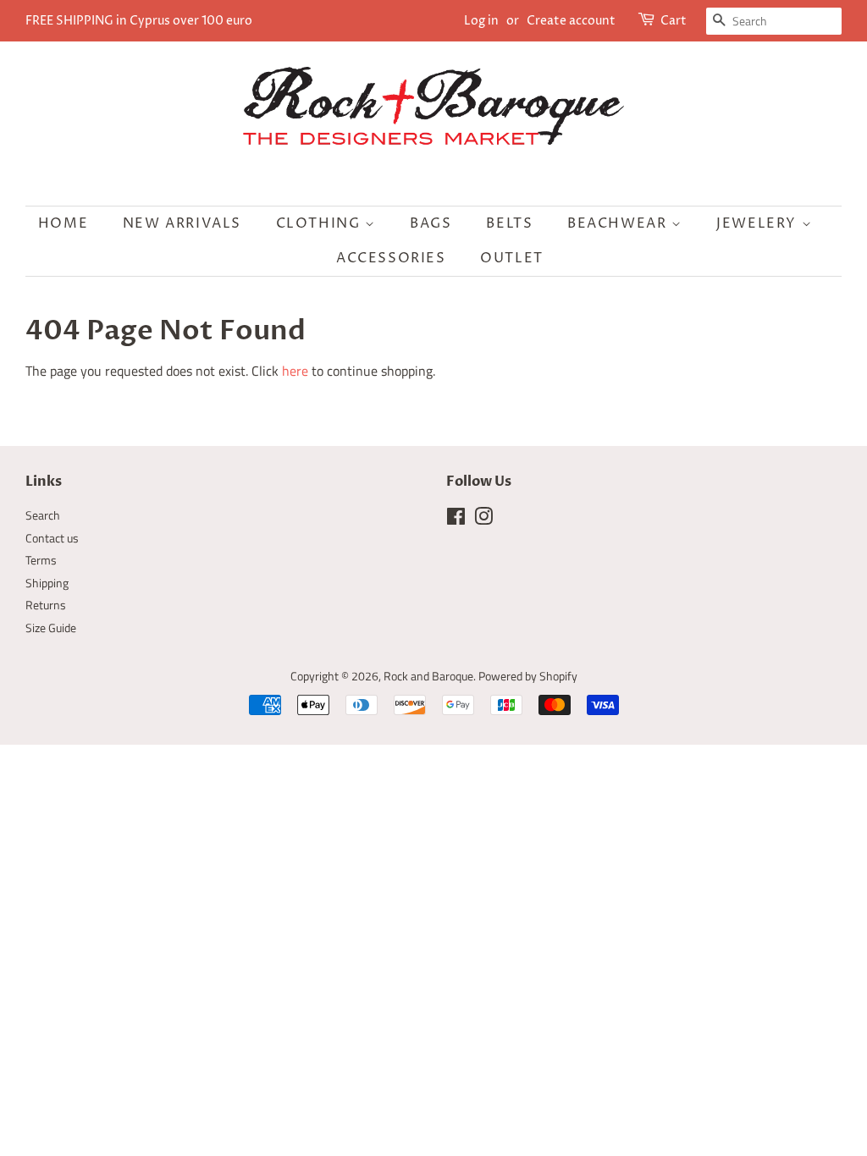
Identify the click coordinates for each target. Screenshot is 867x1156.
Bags (430, 223)
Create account (571, 21)
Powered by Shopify (527, 676)
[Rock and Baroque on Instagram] (483, 519)
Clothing (320, 223)
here (295, 371)
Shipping (47, 583)
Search (42, 515)
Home (63, 223)
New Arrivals (182, 223)
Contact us (52, 538)
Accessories (391, 258)
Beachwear (619, 223)
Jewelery (758, 223)
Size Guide (50, 627)
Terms (41, 560)
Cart (673, 21)
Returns (45, 605)
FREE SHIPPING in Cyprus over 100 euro (138, 21)
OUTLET (512, 258)
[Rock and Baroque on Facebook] (456, 519)
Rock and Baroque (428, 676)
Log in (481, 21)
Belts (509, 223)
